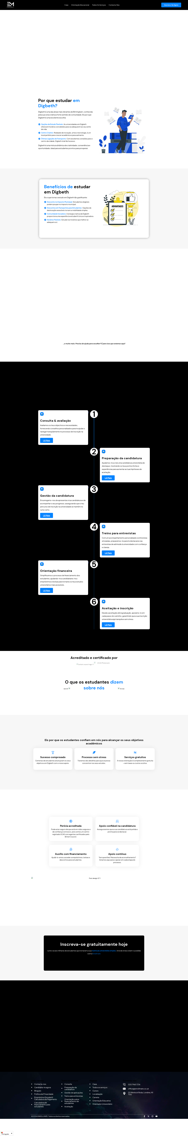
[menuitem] (6, 1133)
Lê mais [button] (46, 440)
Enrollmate (97, 954)
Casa (66, 5)
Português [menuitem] (5, 1134)
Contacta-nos (114, 5)
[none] (6, 1133)
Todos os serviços (99, 5)
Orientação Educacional (80, 5)
